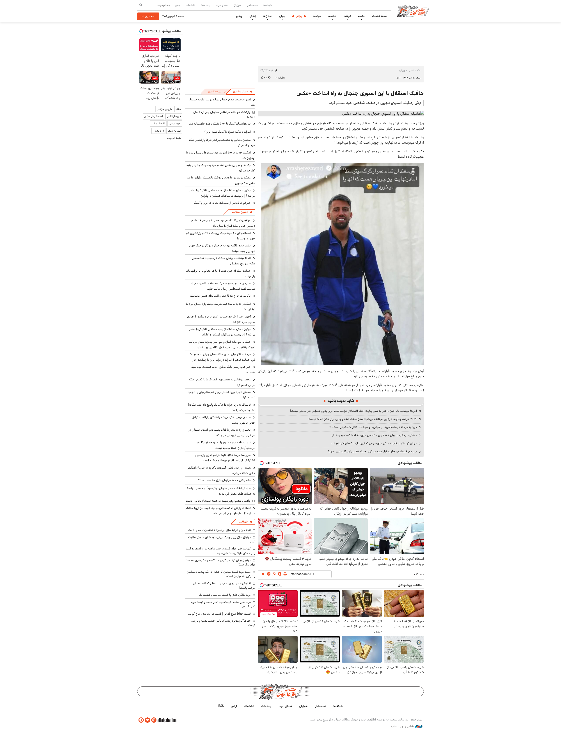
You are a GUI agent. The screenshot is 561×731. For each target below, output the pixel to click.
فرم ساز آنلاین (174, 116)
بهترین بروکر (174, 131)
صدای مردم (222, 5)
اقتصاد (332, 16)
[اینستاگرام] (153, 720)
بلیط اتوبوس (174, 138)
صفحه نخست (379, 16)
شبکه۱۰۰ (267, 5)
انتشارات (190, 5)
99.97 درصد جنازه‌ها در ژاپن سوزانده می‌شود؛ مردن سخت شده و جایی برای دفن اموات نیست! (362, 419)
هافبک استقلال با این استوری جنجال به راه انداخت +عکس (360, 93)
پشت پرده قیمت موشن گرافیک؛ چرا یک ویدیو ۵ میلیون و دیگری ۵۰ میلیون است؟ (221, 574)
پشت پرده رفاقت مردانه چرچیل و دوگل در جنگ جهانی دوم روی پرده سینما (221, 248)
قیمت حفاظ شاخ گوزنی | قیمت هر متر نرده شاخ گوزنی (219, 613)
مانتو (178, 109)
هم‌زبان (237, 5)
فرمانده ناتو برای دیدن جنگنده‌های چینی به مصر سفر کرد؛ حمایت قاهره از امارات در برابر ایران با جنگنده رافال (222, 357)
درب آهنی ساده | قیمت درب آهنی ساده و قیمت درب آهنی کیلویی (223, 604)
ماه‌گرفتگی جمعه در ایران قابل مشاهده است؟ (224, 480)
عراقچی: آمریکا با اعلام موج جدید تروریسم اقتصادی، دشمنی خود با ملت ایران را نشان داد (222, 223)
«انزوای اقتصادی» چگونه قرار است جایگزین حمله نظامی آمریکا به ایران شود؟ (372, 451)
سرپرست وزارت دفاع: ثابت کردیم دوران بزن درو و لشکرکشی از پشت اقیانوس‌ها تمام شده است (225, 458)
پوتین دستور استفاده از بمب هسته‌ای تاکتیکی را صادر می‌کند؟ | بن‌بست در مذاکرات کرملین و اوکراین (222, 193)
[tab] (243, 92)
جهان (282, 16)
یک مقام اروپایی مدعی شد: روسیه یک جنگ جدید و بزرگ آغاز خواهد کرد (220, 168)
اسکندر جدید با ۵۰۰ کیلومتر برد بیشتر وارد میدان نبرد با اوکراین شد (220, 155)
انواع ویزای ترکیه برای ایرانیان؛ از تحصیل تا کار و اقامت (219, 530)
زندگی (252, 16)
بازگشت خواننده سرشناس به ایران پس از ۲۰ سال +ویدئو (224, 114)
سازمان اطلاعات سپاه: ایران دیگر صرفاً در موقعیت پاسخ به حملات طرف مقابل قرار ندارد (221, 491)
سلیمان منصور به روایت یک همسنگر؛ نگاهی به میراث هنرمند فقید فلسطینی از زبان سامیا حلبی (222, 286)
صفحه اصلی (415, 70)
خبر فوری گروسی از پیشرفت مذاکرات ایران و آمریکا (222, 202)
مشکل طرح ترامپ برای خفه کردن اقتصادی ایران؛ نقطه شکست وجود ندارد (374, 435)
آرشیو (178, 5)
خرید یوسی (175, 123)
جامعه (361, 16)
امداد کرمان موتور (153, 116)
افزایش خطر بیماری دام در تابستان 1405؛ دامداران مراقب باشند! (224, 585)
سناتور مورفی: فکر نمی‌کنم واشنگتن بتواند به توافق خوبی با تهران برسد (223, 420)
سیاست (317, 16)
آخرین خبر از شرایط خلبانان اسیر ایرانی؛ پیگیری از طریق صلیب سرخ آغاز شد (221, 319)
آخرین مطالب (240, 212)
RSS (221, 706)
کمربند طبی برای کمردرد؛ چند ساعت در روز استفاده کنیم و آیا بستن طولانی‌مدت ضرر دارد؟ (220, 550)
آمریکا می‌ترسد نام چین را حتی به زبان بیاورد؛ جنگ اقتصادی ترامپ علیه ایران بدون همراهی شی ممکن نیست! (353, 410)
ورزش (299, 16)
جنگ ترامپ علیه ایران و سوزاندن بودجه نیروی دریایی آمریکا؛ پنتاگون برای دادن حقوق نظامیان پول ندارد (222, 344)
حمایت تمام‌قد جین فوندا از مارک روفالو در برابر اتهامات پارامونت (220, 273)
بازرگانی (243, 522)
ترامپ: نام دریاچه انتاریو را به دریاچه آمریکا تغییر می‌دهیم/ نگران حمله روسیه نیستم (225, 445)
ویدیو (239, 16)
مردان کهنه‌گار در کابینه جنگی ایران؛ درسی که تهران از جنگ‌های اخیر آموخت (374, 443)
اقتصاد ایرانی (158, 123)
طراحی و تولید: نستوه (403, 726)
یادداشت (205, 5)
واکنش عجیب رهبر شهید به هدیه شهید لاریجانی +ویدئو (218, 500)
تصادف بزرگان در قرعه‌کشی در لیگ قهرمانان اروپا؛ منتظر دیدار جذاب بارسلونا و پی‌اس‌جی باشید (220, 511)
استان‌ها (267, 16)
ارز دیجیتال (158, 131)
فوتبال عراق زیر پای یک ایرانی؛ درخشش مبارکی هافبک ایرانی (221, 539)
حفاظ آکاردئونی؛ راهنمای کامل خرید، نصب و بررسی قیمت (223, 623)
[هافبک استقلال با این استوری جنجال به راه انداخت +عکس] (341, 113)
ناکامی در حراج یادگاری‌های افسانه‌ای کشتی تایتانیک (220, 295)
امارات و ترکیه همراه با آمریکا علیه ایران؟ (227, 131)
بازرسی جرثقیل (164, 109)
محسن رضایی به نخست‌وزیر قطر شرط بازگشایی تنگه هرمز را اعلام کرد (222, 382)
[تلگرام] (141, 720)
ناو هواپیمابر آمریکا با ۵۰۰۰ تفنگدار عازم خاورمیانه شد (220, 123)
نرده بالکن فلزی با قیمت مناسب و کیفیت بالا (225, 594)
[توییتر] (147, 720)
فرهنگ (347, 16)
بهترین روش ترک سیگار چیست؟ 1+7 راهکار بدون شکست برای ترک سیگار (220, 562)
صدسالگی (252, 5)
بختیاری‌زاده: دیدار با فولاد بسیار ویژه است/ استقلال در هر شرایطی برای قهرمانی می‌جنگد (221, 432)
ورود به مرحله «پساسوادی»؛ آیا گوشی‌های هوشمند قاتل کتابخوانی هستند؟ (373, 427)
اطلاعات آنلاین (412, 11)
